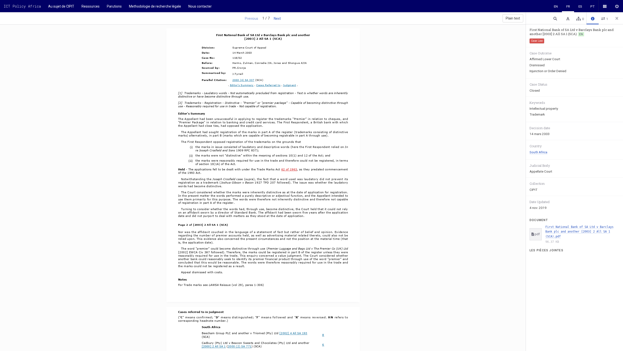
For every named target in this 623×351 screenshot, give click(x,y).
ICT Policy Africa (22, 6)
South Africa (538, 152)
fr (568, 6)
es (580, 6)
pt (592, 6)
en (556, 6)
